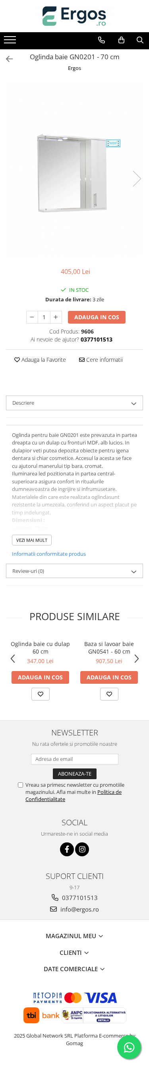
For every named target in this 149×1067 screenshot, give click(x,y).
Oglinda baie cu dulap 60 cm (40, 647)
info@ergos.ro (79, 909)
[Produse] (11, 42)
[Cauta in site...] (140, 40)
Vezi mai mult (31, 540)
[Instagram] (82, 849)
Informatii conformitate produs (49, 553)
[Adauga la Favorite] (40, 694)
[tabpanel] (74, 170)
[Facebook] (67, 849)
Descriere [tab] (23, 402)
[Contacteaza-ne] (101, 40)
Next (136, 179)
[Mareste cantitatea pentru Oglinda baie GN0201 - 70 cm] (56, 317)
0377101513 (79, 898)
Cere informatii (104, 359)
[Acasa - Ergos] (74, 16)
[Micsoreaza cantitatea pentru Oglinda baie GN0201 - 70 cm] (32, 317)
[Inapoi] (6, 59)
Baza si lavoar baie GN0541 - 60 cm (109, 647)
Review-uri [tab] (28, 570)
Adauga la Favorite (43, 359)
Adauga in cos (96, 317)
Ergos (74, 68)
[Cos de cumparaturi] (121, 40)
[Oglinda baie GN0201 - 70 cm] (74, 170)
